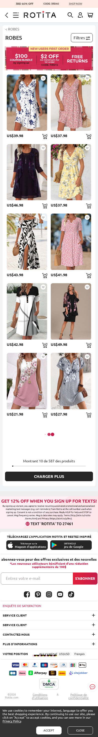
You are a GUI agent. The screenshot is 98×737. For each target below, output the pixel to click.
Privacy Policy (12, 721)
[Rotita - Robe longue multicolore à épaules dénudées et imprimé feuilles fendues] (27, 242)
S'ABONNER (85, 579)
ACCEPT (48, 730)
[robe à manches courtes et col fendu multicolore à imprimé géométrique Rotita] (27, 311)
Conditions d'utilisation (40, 696)
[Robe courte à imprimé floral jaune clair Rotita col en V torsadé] (71, 172)
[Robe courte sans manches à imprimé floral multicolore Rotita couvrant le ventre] (27, 381)
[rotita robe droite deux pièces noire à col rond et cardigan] (71, 311)
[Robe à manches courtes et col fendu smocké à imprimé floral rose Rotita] (71, 242)
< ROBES (12, 29)
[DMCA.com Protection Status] (49, 684)
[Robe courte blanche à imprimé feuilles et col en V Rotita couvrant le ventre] (27, 102)
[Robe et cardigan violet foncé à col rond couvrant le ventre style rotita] (27, 172)
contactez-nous (16, 634)
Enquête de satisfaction (22, 605)
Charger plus (49, 476)
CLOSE (80, 730)
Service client (15, 615)
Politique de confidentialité (78, 696)
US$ (61, 654)
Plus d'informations (20, 644)
